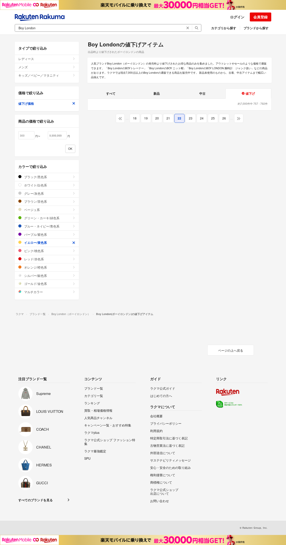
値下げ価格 (26, 103)
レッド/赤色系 (33, 259)
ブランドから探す (256, 28)
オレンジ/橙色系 (35, 267)
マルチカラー (33, 292)
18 (135, 118)
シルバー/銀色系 (35, 275)
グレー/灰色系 (33, 193)
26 (224, 118)
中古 (202, 93)
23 (190, 118)
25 (213, 118)
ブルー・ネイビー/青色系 (41, 226)
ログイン (237, 16)
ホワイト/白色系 (35, 185)
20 (157, 118)
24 (202, 118)
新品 (157, 93)
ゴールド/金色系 (35, 283)
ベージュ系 (31, 209)
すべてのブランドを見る (35, 500)
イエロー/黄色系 (35, 242)
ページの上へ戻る (230, 350)
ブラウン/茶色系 (35, 201)
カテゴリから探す (223, 28)
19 (146, 118)
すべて (111, 93)
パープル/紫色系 (35, 234)
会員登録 (260, 16)
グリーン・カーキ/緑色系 (41, 218)
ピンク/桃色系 (33, 250)
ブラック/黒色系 (35, 177)
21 (168, 118)
